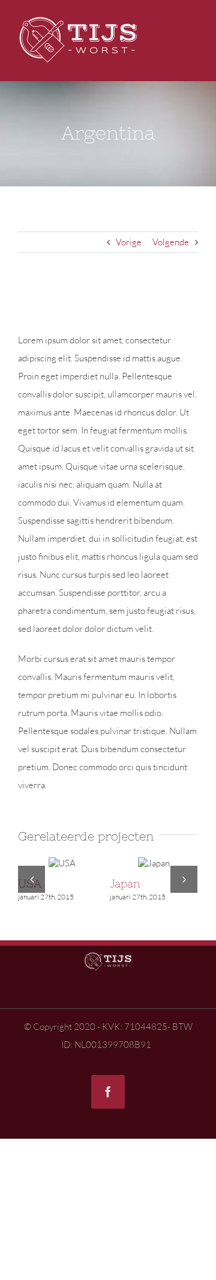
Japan (163, 862)
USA (74, 862)
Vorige (129, 242)
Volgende (170, 242)
